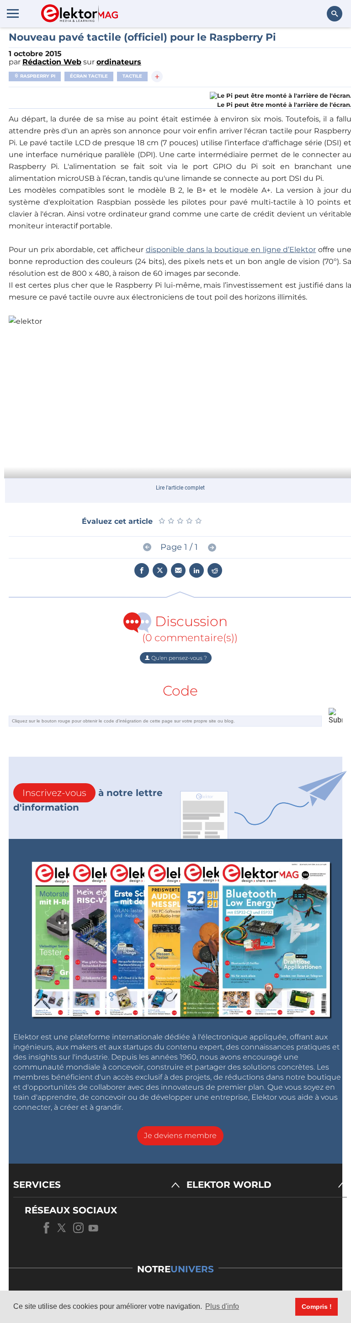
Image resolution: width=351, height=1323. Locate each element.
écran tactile (89, 76)
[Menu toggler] (13, 13)
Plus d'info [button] (222, 1306)
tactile (132, 76)
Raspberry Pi (37, 76)
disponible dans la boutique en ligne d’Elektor (231, 249)
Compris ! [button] (317, 1306)
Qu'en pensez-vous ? (178, 657)
